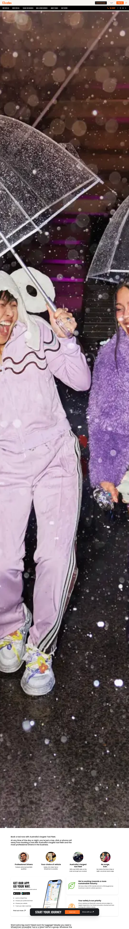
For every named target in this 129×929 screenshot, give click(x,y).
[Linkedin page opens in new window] (126, 8)
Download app (100, 3)
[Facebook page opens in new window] (118, 8)
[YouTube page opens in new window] (123, 8)
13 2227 (112, 8)
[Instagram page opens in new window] (120, 8)
